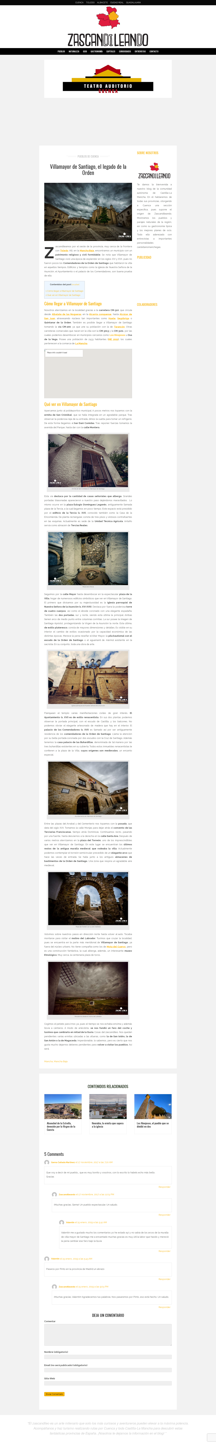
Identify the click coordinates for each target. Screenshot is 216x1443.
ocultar (75, 284)
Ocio (85, 51)
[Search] (187, 52)
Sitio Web (49, 1378)
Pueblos (61, 51)
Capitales (110, 51)
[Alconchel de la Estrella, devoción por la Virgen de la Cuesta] (63, 1106)
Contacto (154, 51)
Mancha (48, 1061)
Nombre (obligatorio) (56, 1352)
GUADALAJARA (133, 2)
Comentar (50, 1321)
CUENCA (79, 2)
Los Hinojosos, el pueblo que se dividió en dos (153, 1124)
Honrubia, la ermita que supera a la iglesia (108, 1124)
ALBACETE (102, 2)
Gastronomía (97, 51)
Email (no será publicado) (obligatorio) (65, 1365)
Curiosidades (125, 51)
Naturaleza (74, 51)
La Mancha (81, 343)
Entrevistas (140, 51)
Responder (164, 1187)
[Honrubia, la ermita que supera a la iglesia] (108, 1106)
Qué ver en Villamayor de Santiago (63, 295)
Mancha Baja (87, 250)
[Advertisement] (108, 119)
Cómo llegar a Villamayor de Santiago (64, 291)
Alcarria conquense (100, 314)
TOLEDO (90, 2)
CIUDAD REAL (117, 2)
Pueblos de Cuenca (88, 156)
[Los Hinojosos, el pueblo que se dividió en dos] (153, 1106)
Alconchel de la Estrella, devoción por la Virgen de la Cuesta (61, 1126)
